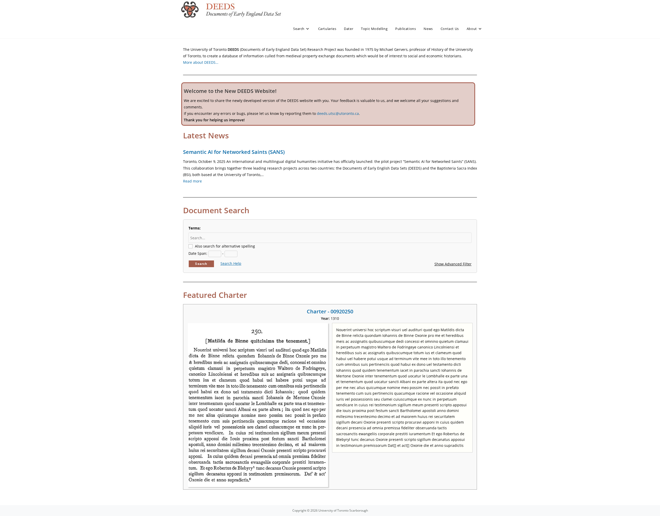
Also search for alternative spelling (225, 246)
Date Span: (197, 253)
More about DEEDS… (200, 62)
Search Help (230, 263)
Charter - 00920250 (330, 311)
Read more (192, 181)
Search (201, 263)
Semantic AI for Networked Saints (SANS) (234, 151)
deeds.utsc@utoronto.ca (338, 113)
